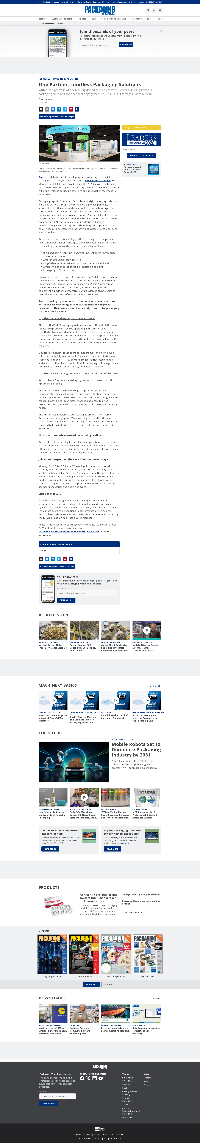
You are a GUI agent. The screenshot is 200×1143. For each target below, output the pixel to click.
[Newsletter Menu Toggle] (148, 10)
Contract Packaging (111, 1025)
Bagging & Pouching (65, 78)
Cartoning (106, 712)
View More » (155, 686)
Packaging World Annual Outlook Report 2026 (132, 169)
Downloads (75, 1025)
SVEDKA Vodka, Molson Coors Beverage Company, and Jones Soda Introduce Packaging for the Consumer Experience (115, 815)
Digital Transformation (50, 1025)
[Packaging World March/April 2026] (116, 954)
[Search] (154, 10)
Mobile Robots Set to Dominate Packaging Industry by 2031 (136, 749)
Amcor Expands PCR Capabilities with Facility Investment (83, 648)
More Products (133, 912)
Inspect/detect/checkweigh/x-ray (84, 713)
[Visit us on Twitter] (88, 1078)
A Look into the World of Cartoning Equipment (114, 716)
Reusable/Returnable (49, 809)
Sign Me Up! (126, 44)
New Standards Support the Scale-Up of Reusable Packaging (52, 815)
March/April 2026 (116, 976)
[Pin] (71, 109)
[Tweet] (65, 109)
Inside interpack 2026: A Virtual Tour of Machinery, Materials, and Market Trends (53, 1031)
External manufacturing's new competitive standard (115, 1029)
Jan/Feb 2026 (147, 976)
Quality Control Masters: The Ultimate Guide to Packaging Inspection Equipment (83, 720)
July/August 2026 (52, 976)
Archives (109, 984)
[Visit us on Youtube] (100, 1078)
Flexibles (44, 78)
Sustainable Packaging (81, 809)
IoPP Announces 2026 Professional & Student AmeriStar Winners (144, 815)
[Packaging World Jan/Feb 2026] (147, 954)
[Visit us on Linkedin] (94, 1078)
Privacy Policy (93, 1134)
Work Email (63, 588)
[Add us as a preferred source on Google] (77, 109)
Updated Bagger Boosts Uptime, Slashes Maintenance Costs (145, 648)
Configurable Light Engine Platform (141, 894)
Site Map (120, 1134)
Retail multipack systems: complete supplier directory (146, 1031)
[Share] (53, 109)
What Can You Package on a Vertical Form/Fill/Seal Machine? (53, 718)
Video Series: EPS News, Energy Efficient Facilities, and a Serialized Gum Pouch (83, 815)
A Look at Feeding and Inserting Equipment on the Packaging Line (145, 718)
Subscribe (91, 984)
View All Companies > (141, 155)
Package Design (108, 809)
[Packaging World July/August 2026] (52, 954)
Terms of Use (107, 1134)
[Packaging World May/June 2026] (84, 954)
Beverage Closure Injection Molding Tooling (141, 902)
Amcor (49, 99)
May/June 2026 (84, 976)
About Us (80, 1134)
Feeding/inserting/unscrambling (148, 712)
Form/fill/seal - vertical (51, 712)
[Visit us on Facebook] (82, 1078)
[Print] (41, 109)
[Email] (47, 109)
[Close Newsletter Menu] (161, 30)
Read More (50, 849)
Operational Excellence (123, 739)
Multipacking (138, 1025)
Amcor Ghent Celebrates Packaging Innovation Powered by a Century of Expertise (114, 648)
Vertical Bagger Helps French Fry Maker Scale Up (53, 646)
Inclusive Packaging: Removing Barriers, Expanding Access (80, 1031)
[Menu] (160, 10)
